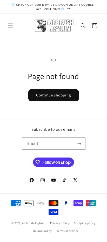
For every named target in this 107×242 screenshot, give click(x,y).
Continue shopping (53, 95)
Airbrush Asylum (33, 223)
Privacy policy (59, 223)
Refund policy (42, 231)
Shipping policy (85, 223)
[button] (10, 25)
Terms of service (67, 231)
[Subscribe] (79, 144)
